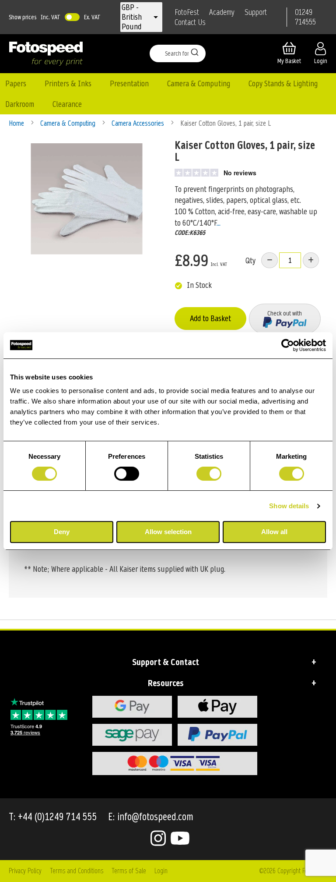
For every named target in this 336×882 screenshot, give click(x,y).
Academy (221, 12)
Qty (250, 260)
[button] (135, 17)
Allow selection (168, 531)
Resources (166, 683)
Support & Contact (165, 662)
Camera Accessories (139, 123)
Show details (289, 506)
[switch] (126, 475)
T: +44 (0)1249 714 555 (53, 817)
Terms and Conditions (76, 870)
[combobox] (178, 53)
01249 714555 (305, 17)
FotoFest (187, 12)
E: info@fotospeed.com (150, 817)
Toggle (72, 17)
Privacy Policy (25, 870)
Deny (62, 531)
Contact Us (190, 22)
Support (256, 12)
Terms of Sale (129, 870)
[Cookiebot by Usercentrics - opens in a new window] (287, 345)
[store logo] (46, 53)
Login (161, 870)
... (218, 222)
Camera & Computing (68, 123)
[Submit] (195, 52)
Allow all (274, 531)
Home (17, 123)
